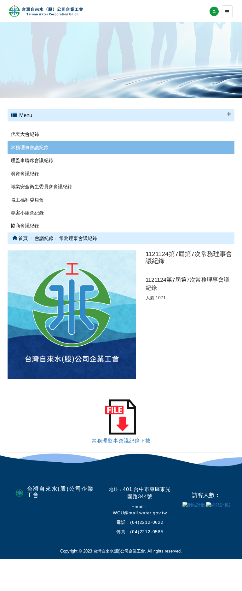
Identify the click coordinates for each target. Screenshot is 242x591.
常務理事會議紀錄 (30, 147)
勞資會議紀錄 (25, 173)
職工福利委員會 (27, 199)
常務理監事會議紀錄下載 (121, 440)
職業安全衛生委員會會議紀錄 (41, 186)
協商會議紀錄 (25, 225)
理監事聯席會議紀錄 (32, 160)
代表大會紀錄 (25, 134)
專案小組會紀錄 (27, 212)
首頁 (22, 238)
